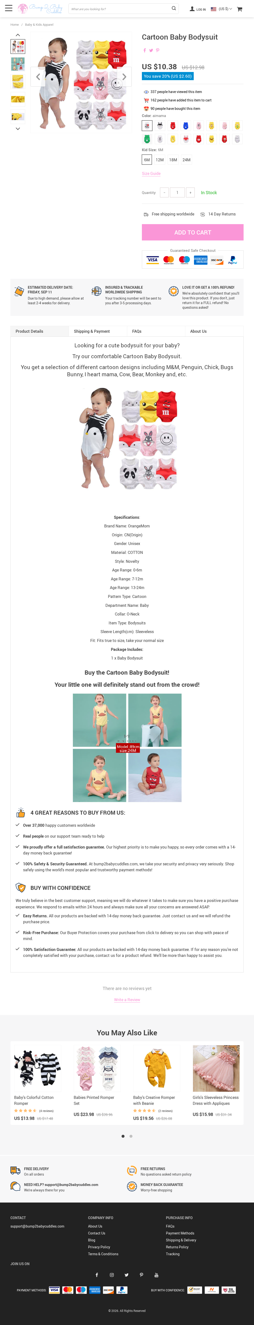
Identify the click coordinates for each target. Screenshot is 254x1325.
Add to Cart (192, 232)
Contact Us (96, 1233)
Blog (91, 1240)
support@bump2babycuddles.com (37, 1226)
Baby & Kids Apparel (39, 24)
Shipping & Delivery (181, 1240)
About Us (95, 1226)
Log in (201, 9)
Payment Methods (180, 1233)
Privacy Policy (99, 1247)
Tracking (173, 1254)
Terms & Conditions (103, 1254)
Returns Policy (177, 1247)
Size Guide (151, 173)
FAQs (170, 1226)
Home (14, 24)
